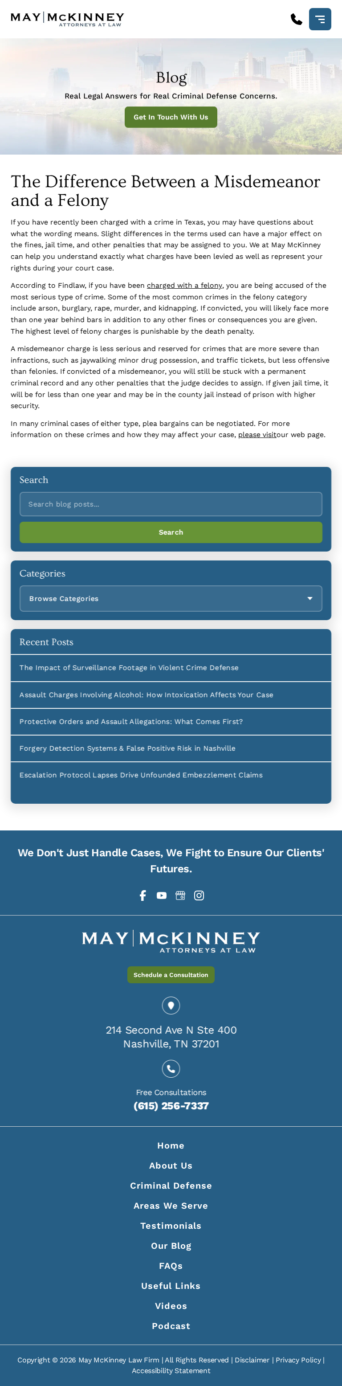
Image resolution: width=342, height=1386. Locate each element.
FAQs (171, 1265)
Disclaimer (252, 1360)
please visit (257, 434)
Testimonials (171, 1225)
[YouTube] (162, 895)
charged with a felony (184, 285)
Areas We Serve (171, 1205)
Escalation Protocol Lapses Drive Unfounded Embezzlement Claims (141, 775)
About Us (171, 1165)
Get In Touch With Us (171, 117)
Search (171, 532)
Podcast (171, 1326)
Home (171, 1145)
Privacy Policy (298, 1360)
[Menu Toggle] (320, 19)
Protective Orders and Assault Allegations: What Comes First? (131, 721)
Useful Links (171, 1285)
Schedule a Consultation (171, 974)
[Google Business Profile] (180, 895)
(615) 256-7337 (171, 1105)
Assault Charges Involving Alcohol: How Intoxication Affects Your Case (146, 694)
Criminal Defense (171, 1185)
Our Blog (171, 1245)
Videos (171, 1305)
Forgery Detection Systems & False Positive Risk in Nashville (128, 748)
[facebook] (143, 895)
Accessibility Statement (171, 1370)
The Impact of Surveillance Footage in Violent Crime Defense (129, 667)
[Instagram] (199, 895)
